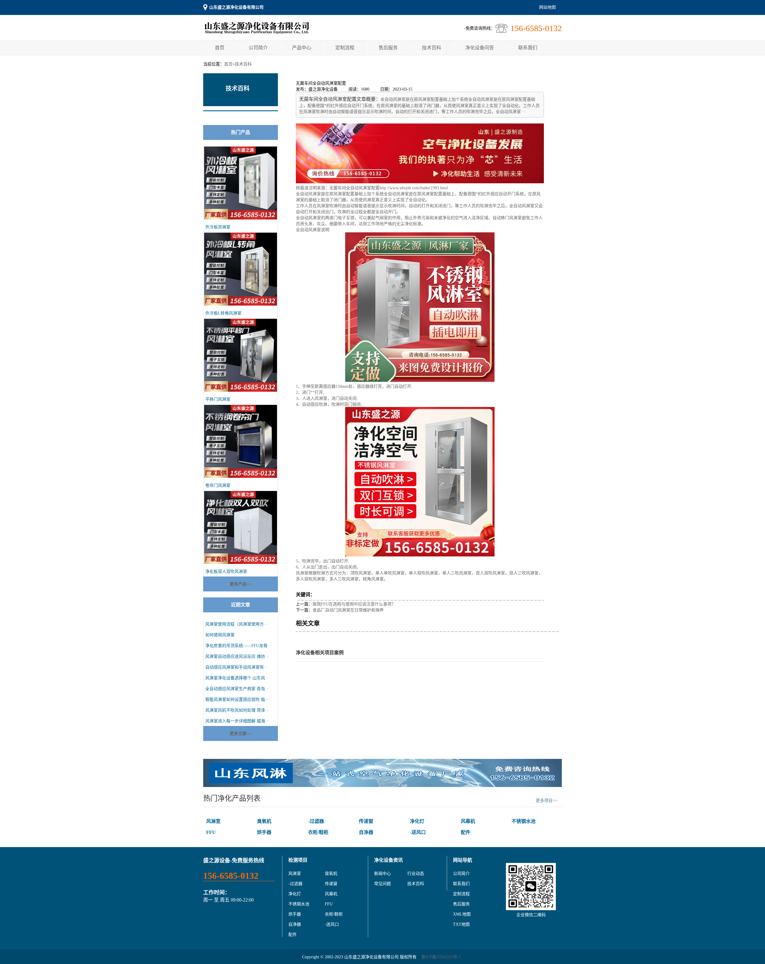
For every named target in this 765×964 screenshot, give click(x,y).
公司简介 (258, 47)
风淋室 (213, 821)
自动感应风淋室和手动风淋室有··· (236, 667)
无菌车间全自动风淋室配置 (354, 188)
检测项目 (297, 860)
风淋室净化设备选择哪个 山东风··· (237, 678)
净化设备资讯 (388, 860)
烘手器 (264, 832)
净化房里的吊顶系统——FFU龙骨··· (238, 645)
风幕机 (468, 821)
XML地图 (462, 914)
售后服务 (388, 47)
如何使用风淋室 (220, 635)
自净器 (366, 832)
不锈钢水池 (524, 821)
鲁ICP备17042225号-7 (441, 957)
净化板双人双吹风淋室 (226, 571)
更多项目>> (546, 800)
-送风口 (418, 832)
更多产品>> (240, 584)
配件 (465, 832)
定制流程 (344, 47)
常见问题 (382, 883)
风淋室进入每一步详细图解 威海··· (237, 721)
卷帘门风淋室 (217, 485)
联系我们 (527, 47)
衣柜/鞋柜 (318, 832)
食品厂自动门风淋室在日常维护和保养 (348, 610)
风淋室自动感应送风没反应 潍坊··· (237, 656)
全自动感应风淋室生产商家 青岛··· (237, 689)
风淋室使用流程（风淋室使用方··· (236, 624)
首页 (219, 47)
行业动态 (415, 873)
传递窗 (366, 821)
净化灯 (417, 821)
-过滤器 (316, 821)
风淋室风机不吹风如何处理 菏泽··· (237, 710)
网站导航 (462, 860)
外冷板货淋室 (217, 227)
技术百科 (431, 47)
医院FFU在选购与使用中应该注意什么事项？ (354, 604)
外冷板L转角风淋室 (223, 313)
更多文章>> (240, 733)
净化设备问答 (479, 47)
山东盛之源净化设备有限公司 (236, 7)
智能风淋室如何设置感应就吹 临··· (237, 699)
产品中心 (301, 47)
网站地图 (547, 7)
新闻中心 (382, 873)
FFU (211, 832)
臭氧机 (264, 821)
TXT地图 (461, 924)
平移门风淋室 (217, 399)
